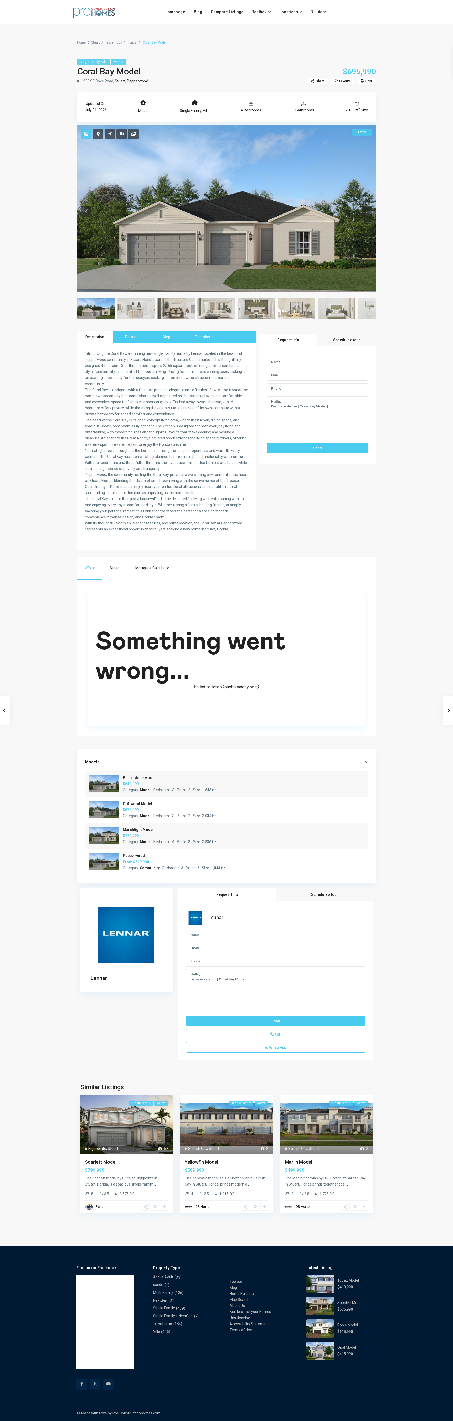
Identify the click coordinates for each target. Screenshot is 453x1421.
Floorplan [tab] (202, 337)
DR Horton (203, 1207)
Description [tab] (94, 337)
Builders (318, 11)
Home (81, 42)
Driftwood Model (137, 804)
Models (92, 761)
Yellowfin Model (201, 1162)
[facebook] (81, 1384)
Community (150, 868)
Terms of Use (241, 1330)
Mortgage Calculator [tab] (152, 568)
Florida (132, 42)
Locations (288, 11)
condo (158, 1285)
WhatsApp (277, 1047)
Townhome (162, 1323)
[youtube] (108, 1384)
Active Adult (163, 1277)
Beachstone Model (139, 778)
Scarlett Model (100, 1162)
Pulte (99, 1207)
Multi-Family (163, 1292)
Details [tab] (130, 337)
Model (118, 62)
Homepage (175, 11)
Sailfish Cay (197, 1148)
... (155, 1184)
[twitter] (95, 1384)
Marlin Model (298, 1162)
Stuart (95, 42)
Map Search (240, 1299)
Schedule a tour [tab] (346, 340)
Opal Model (346, 1347)
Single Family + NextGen (173, 1316)
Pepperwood (113, 42)
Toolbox (259, 11)
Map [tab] (166, 337)
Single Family (90, 62)
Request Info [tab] (288, 340)
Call (277, 1034)
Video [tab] (115, 568)
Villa (104, 62)
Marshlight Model (138, 830)
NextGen (160, 1300)
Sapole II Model (349, 1303)
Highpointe (97, 1148)
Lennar (99, 978)
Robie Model (347, 1325)
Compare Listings (227, 11)
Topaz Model (348, 1280)
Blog (198, 11)
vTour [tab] (89, 568)
